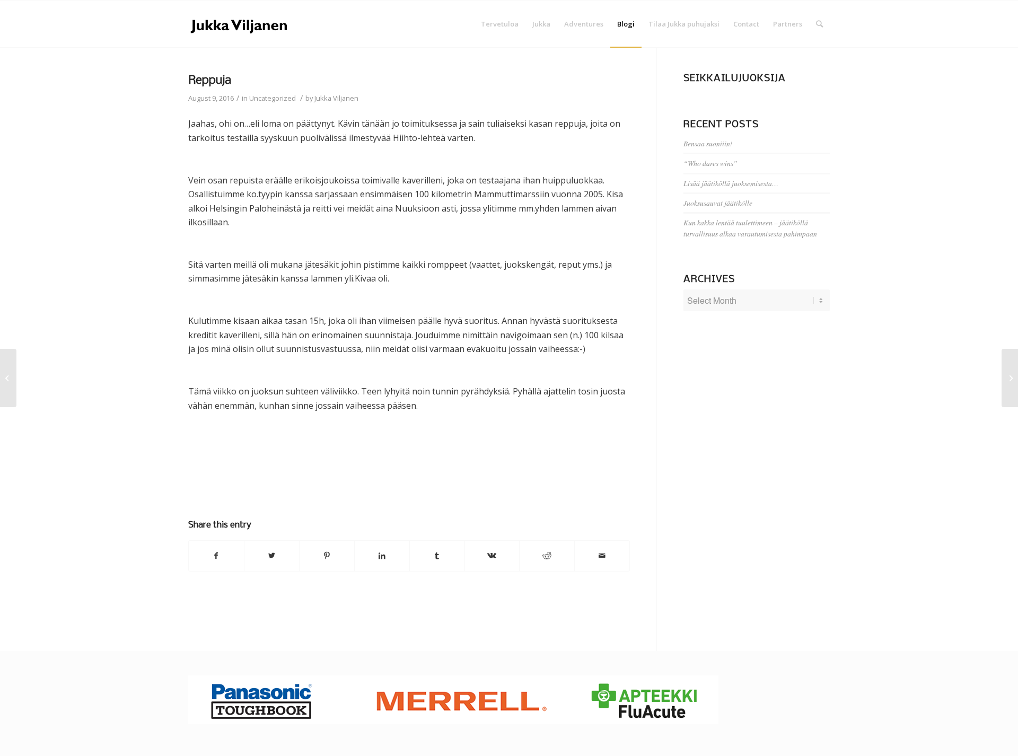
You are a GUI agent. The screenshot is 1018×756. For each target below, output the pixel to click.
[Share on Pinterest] (327, 555)
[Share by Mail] (602, 555)
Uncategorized (272, 98)
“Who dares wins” (710, 163)
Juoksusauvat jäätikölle (717, 203)
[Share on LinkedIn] (382, 555)
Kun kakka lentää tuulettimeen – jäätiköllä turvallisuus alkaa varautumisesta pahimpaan (750, 227)
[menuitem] (499, 24)
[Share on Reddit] (547, 555)
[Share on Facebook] (216, 555)
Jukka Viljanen (336, 98)
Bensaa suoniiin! (708, 143)
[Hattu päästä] (8, 378)
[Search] (819, 24)
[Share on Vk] (492, 555)
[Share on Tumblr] (437, 555)
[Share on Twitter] (271, 555)
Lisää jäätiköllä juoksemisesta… (730, 183)
